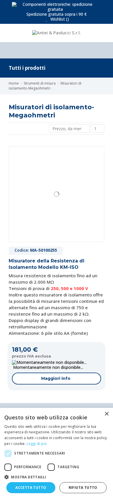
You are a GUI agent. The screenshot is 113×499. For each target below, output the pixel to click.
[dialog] (56, 453)
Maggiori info (55, 378)
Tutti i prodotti (27, 68)
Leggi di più (37, 443)
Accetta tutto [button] (30, 487)
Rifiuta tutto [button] (83, 487)
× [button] (106, 414)
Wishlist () (59, 19)
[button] (56, 477)
